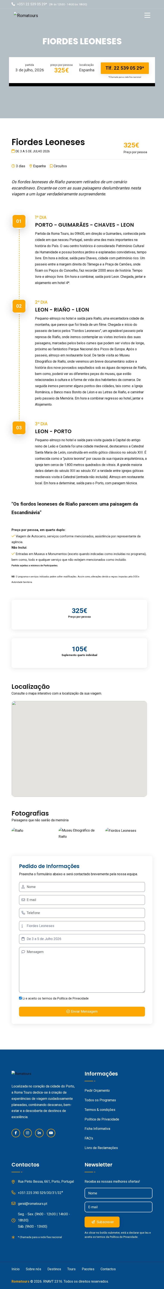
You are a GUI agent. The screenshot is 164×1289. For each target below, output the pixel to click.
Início (16, 1269)
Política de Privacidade (73, 998)
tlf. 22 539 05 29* (124, 68)
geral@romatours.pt (32, 1204)
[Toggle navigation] (148, 16)
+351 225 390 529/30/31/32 (40, 1193)
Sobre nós (33, 1269)
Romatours (20, 1281)
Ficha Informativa (97, 1129)
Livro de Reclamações (101, 1148)
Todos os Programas (100, 1100)
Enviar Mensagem (84, 1011)
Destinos (54, 1269)
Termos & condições (100, 1110)
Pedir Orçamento (97, 1091)
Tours (71, 1269)
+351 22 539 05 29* (32, 4)
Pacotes (88, 1269)
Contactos (108, 1269)
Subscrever (105, 1222)
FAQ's (89, 1138)
